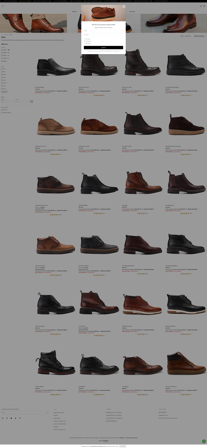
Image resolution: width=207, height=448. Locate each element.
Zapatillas (88, 43)
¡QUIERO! (103, 47)
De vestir (88, 39)
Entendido (122, 446)
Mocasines (88, 41)
